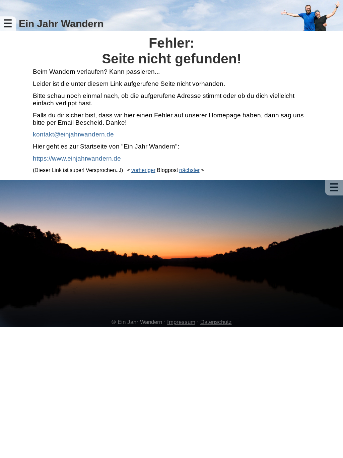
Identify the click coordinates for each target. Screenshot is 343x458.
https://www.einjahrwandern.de (77, 158)
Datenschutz (216, 322)
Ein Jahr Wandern (61, 23)
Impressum (181, 322)
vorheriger (143, 170)
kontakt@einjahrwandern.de (73, 134)
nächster (189, 170)
